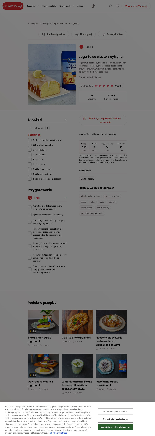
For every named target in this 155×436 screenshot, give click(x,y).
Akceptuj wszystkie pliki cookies (115, 427)
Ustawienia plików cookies (115, 411)
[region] (77, 419)
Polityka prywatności (58, 433)
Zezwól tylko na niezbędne (115, 419)
